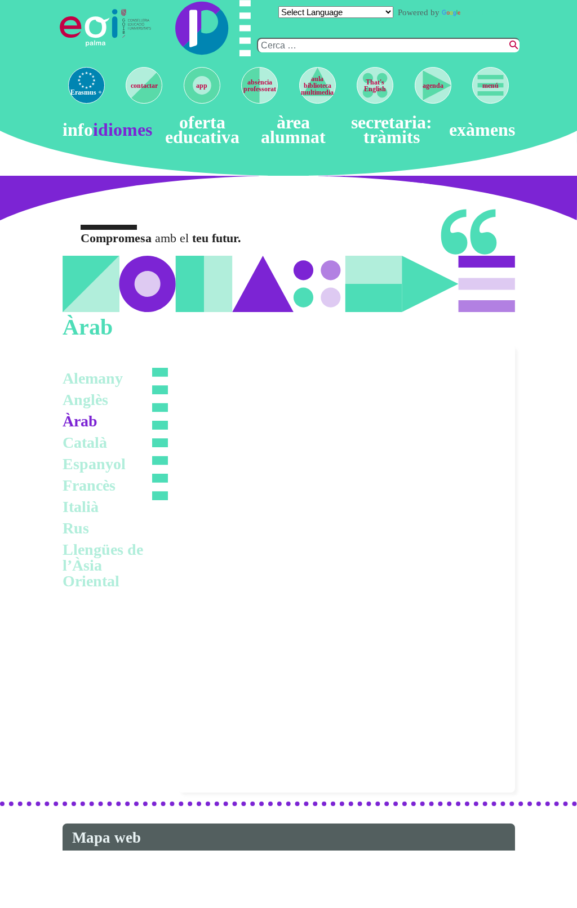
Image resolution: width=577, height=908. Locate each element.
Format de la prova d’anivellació (269, 570)
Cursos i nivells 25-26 (243, 375)
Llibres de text (226, 414)
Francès (89, 485)
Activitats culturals (237, 649)
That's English (375, 85)
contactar (144, 86)
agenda (433, 86)
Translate (480, 12)
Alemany (93, 378)
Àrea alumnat (293, 129)
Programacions (229, 492)
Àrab (80, 421)
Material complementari (249, 454)
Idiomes (122, 130)
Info (78, 130)
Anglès (85, 399)
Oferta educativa (202, 129)
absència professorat (259, 85)
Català (85, 442)
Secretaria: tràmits (391, 129)
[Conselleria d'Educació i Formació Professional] (137, 28)
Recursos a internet (238, 610)
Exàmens (482, 130)
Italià (81, 506)
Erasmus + (86, 92)
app (201, 86)
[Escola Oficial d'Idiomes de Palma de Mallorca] (90, 28)
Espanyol (94, 464)
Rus (76, 528)
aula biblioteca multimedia (317, 85)
